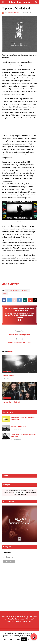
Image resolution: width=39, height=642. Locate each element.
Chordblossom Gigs (22, 616)
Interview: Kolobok (8, 375)
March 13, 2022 (27, 13)
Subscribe (7, 553)
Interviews (6, 371)
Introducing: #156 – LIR (18, 426)
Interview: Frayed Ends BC (11, 402)
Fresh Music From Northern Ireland (15, 619)
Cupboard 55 (25, 290)
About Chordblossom (8, 616)
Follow (20, 492)
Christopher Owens (13, 13)
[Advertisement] (19, 457)
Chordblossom (19, 2)
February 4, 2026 (7, 405)
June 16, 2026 (5, 378)
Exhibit (5, 293)
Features (33, 616)
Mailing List (10, 621)
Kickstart (30, 619)
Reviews (18, 621)
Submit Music (27, 621)
